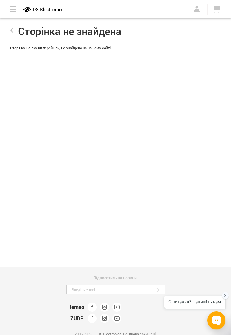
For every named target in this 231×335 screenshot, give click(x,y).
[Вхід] (196, 9)
